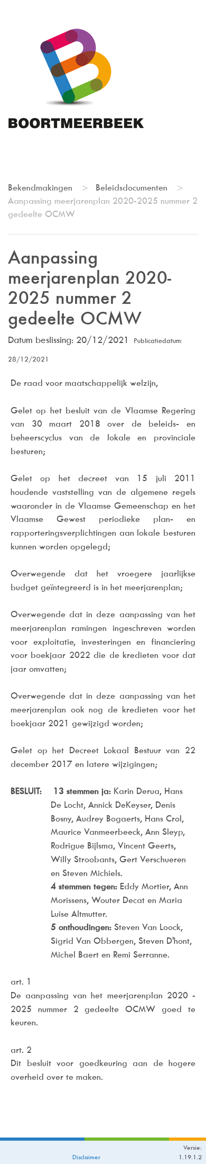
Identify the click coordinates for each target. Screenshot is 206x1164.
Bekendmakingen (40, 188)
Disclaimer (86, 1157)
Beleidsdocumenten (131, 188)
